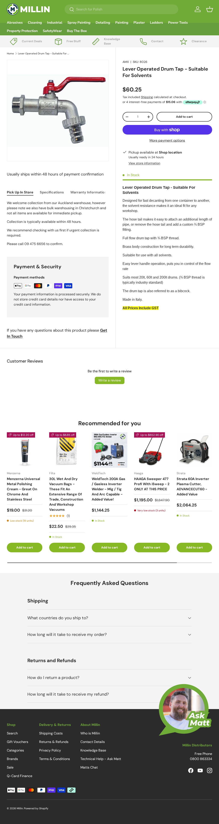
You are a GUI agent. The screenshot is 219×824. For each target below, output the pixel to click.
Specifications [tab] (52, 192)
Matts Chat (89, 767)
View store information (144, 163)
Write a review (109, 380)
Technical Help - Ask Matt (100, 759)
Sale (10, 767)
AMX (126, 62)
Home (10, 53)
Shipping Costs (51, 733)
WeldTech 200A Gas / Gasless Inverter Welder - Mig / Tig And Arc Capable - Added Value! (108, 489)
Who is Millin (90, 733)
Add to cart (184, 117)
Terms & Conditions (54, 759)
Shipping (147, 97)
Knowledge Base (93, 750)
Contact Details (92, 742)
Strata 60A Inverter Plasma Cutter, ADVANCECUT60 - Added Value (193, 486)
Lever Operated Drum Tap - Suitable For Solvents (43, 53)
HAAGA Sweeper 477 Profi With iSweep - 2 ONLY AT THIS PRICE (151, 484)
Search (12, 733)
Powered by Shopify (36, 808)
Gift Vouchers (17, 742)
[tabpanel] (58, 223)
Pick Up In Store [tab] (20, 192)
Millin (20, 808)
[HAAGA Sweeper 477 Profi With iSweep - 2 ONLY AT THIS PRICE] (152, 450)
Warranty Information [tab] (88, 192)
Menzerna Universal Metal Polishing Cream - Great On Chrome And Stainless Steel (23, 489)
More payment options (167, 140)
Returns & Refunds (53, 742)
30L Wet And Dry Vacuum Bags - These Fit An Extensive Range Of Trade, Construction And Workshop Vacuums (66, 494)
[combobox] (121, 9)
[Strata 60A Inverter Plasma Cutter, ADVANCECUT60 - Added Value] (194, 450)
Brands (12, 759)
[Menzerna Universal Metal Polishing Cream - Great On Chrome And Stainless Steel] (24, 450)
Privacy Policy (50, 750)
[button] (209, 9)
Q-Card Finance (19, 776)
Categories (15, 750)
